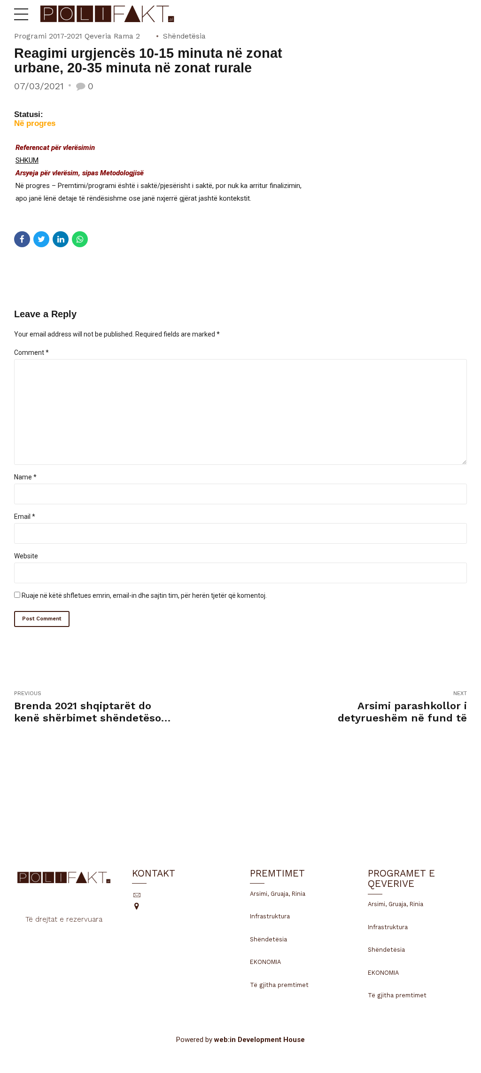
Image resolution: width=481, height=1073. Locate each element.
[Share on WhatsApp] (80, 239)
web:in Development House (259, 1039)
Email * (24, 516)
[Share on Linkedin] (61, 239)
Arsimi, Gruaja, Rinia (277, 893)
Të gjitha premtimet (279, 984)
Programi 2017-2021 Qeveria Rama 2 (77, 36)
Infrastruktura (270, 916)
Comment (31, 352)
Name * (25, 477)
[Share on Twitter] (41, 239)
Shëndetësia (184, 36)
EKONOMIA (265, 961)
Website (26, 556)
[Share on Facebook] (22, 239)
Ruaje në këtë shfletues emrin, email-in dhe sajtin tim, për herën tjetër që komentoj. (144, 595)
